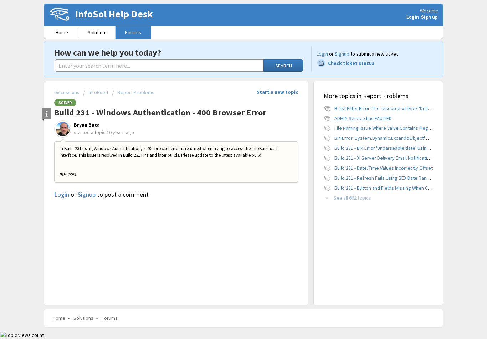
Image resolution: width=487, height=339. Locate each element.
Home (62, 32)
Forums (133, 32)
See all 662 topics (352, 198)
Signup (342, 54)
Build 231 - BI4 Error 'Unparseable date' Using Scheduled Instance (403, 148)
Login (322, 54)
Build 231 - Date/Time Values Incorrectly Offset (383, 168)
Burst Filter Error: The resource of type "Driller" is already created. (404, 108)
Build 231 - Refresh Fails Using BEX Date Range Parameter (395, 178)
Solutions (98, 32)
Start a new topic (277, 92)
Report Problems (136, 92)
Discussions (67, 92)
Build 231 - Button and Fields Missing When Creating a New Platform (405, 188)
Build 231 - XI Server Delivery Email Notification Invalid (390, 158)
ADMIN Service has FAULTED (363, 118)
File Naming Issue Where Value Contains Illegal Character (394, 128)
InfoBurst (98, 92)
